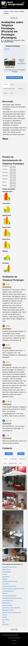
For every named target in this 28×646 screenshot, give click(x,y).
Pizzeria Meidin (6, 571)
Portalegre (16, 11)
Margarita (4, 593)
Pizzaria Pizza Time (7, 600)
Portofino (4, 579)
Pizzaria (11, 11)
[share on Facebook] (11, 18)
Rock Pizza (5, 624)
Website (21, 453)
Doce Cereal (5, 619)
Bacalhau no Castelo (8, 610)
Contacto (3, 7)
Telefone (8, 453)
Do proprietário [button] (14, 458)
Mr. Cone (4, 614)
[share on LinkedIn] (16, 18)
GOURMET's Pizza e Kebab (9, 581)
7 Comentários (6, 49)
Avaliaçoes (6, 11)
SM (14, 643)
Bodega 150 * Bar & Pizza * (9, 567)
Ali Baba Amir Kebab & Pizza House (12, 598)
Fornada (4, 574)
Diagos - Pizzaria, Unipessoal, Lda (11, 612)
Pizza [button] (5, 463)
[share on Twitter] (14, 18)
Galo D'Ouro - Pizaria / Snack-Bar (11, 607)
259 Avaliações (6, 48)
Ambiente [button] (6, 458)
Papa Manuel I (6, 576)
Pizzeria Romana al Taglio (9, 586)
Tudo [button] (20, 463)
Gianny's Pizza (6, 569)
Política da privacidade (14, 637)
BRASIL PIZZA (6, 603)
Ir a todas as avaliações (14, 77)
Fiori (3, 622)
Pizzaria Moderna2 (7, 605)
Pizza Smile (5, 583)
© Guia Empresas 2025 (10, 635)
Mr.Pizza (4, 617)
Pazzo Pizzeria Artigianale (9, 595)
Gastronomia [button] (22, 458)
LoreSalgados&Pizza (8, 591)
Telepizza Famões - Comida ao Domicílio (13, 588)
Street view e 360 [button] (12, 463)
